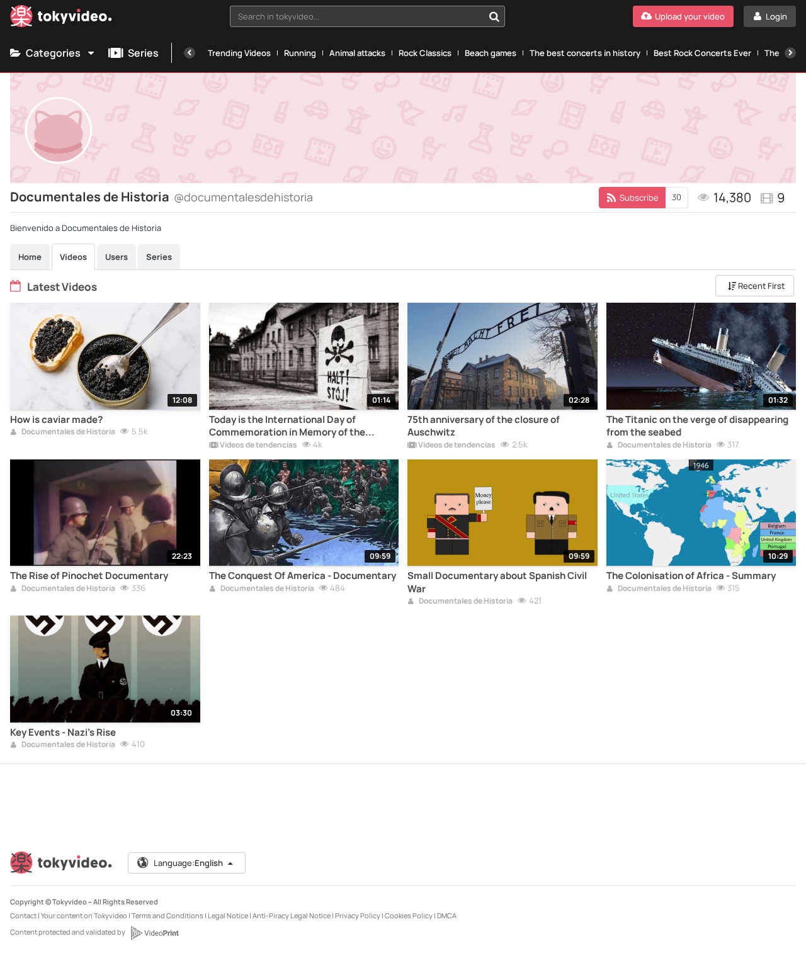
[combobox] (367, 16)
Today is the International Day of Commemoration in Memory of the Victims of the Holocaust (287, 426)
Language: (188, 863)
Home (30, 256)
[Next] (790, 53)
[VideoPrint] (154, 933)
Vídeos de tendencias (258, 445)
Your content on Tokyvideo (84, 915)
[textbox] (356, 16)
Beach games (490, 53)
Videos (73, 256)
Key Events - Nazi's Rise (63, 732)
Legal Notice (228, 915)
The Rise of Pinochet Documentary (89, 576)
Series (143, 53)
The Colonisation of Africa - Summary (691, 576)
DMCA (447, 915)
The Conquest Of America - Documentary (302, 576)
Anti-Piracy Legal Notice (292, 915)
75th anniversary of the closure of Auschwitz (483, 426)
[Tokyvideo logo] (61, 18)
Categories (53, 53)
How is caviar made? (56, 419)
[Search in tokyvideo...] (494, 16)
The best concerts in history (585, 53)
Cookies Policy (409, 915)
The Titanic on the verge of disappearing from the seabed (697, 426)
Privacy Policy (357, 915)
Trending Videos (239, 53)
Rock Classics (425, 53)
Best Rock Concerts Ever (702, 53)
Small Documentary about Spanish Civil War (497, 582)
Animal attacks (357, 53)
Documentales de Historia (67, 432)
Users (116, 256)
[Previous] (189, 53)
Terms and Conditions (167, 915)
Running (300, 53)
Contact (23, 915)
